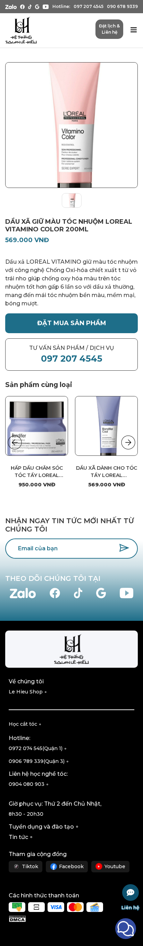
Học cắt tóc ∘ (25, 724)
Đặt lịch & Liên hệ (109, 29)
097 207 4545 (88, 6)
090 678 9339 (122, 6)
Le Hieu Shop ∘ (28, 692)
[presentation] (14, 442)
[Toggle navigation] (133, 30)
